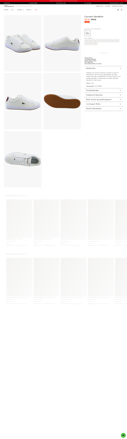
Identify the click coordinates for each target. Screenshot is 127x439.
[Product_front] (62, 43)
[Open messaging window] (123, 435)
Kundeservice (99, 6)
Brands (28, 9)
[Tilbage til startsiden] (9, 6)
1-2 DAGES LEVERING (33, 3)
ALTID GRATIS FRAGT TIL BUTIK (116, 3)
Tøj (12, 9)
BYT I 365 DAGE (88, 3)
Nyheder (6, 9)
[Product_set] (23, 43)
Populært (19, 9)
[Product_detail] (62, 101)
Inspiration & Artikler (117, 6)
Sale (36, 9)
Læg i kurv (105, 52)
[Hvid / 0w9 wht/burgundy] (87, 33)
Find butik (107, 6)
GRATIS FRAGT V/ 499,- (61, 3)
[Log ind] (118, 10)
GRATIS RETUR (7, 3)
